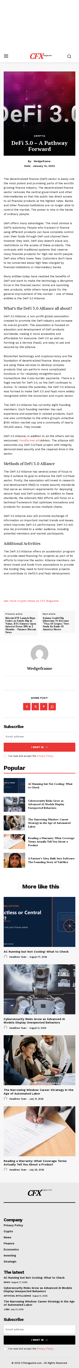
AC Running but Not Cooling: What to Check (36, 951)
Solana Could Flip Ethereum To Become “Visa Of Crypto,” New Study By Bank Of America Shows (56, 624)
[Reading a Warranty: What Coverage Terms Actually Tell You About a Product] (14, 841)
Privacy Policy (45, 756)
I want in (37, 747)
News (7, 1282)
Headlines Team (17, 957)
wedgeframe (42, 161)
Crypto (39, 136)
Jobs (6, 1309)
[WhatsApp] (52, 706)
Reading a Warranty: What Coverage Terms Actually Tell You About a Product (51, 841)
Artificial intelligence (17, 1296)
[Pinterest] (43, 706)
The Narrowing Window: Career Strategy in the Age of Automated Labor (49, 823)
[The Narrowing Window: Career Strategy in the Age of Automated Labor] (14, 822)
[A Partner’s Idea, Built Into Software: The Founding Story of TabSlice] (14, 860)
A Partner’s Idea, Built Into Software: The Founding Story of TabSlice (51, 860)
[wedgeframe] (39, 653)
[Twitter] (35, 706)
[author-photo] (6, 957)
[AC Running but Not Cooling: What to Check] (14, 785)
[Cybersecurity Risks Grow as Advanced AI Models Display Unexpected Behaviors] (14, 804)
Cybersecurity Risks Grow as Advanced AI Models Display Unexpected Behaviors (46, 804)
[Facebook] (26, 706)
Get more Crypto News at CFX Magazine (31, 601)
